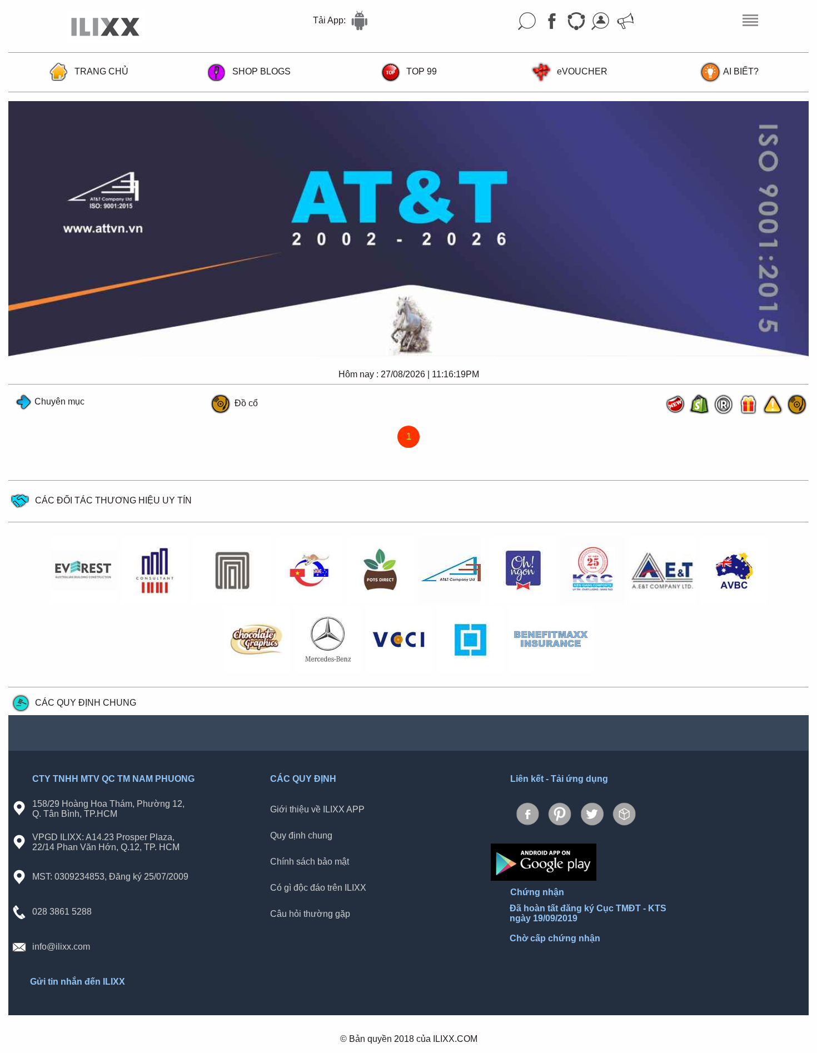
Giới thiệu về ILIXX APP (317, 809)
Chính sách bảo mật (309, 861)
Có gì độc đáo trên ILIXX (318, 887)
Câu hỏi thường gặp (310, 913)
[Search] (527, 21)
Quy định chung (301, 835)
